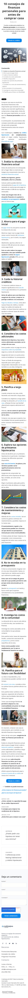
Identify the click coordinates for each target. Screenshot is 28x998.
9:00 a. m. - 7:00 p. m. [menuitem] (8, 967)
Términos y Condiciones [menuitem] (8, 992)
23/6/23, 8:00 (5, 807)
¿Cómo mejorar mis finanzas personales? (14, 790)
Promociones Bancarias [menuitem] (9, 951)
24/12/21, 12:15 (5, 815)
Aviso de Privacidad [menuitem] (7, 991)
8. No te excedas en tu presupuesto (12, 88)
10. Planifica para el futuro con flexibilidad (13, 92)
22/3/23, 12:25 (5, 799)
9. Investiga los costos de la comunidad (12, 90)
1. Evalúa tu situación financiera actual (13, 71)
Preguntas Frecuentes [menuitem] (8, 956)
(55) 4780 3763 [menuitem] (6, 972)
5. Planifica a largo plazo (8, 79)
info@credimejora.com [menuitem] (8, 969)
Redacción (13, 22)
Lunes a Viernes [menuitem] (6, 964)
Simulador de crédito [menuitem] (8, 954)
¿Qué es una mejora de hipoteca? (11, 793)
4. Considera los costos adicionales (11, 77)
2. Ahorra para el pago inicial (10, 73)
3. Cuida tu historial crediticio (10, 75)
